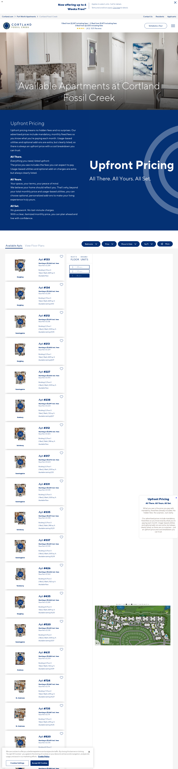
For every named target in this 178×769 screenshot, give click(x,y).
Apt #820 (35, 744)
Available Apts (14, 245)
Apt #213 (35, 351)
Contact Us (147, 16)
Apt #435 (35, 604)
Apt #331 (35, 491)
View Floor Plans (34, 245)
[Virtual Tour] (20, 265)
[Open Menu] (173, 26)
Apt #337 (35, 547)
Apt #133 (35, 267)
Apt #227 (35, 379)
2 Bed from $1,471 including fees (103, 23)
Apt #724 (35, 688)
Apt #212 (35, 323)
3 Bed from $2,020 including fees (89, 25)
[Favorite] (61, 256)
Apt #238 (35, 407)
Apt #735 (35, 716)
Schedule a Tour (156, 26)
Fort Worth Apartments (26, 16)
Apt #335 (35, 519)
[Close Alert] (175, 2)
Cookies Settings (17, 763)
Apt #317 (35, 463)
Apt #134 (35, 295)
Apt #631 (35, 660)
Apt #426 (35, 576)
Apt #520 (35, 632)
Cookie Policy (43, 756)
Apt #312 (35, 435)
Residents (160, 16)
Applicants (171, 16)
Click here (116, 8)
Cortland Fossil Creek (48, 16)
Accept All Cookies (39, 763)
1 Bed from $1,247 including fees (74, 23)
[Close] (89, 752)
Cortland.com (7, 16)
